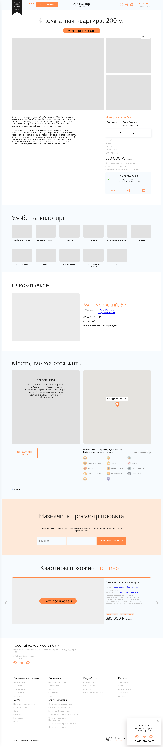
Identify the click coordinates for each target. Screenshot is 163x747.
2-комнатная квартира (122, 582)
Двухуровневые (20, 696)
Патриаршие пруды (57, 682)
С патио (87, 689)
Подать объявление (47, 4)
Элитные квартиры (57, 727)
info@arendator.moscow (24, 656)
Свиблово (52, 696)
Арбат (51, 689)
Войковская (18, 718)
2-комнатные (19, 686)
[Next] (157, 602)
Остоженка (53, 686)
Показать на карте (128, 133)
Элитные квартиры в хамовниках (63, 714)
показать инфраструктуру (140, 453)
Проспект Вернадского (24, 704)
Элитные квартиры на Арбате (62, 723)
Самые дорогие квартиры (60, 704)
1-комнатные (19, 682)
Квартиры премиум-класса (60, 707)
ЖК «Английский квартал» (127, 592)
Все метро (18, 721)
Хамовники (112, 122)
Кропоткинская (107, 312)
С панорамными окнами (94, 693)
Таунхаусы (123, 693)
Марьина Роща (20, 707)
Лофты (121, 686)
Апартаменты (124, 689)
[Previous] (6, 602)
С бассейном (89, 686)
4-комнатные (19, 693)
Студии (121, 696)
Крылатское (54, 693)
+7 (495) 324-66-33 (128, 176)
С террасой (88, 682)
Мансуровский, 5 (117, 117)
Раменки (17, 714)
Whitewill (118, 740)
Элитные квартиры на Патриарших (58, 719)
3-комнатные (19, 689)
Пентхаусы (123, 682)
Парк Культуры (106, 310)
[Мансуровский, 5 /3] (117, 411)
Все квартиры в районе (25, 453)
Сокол (16, 711)
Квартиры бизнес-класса (59, 711)
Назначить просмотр (112, 541)
